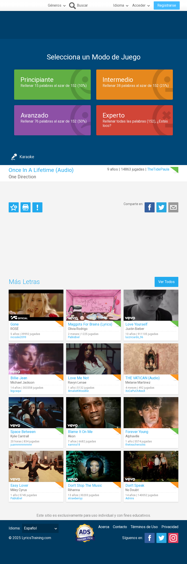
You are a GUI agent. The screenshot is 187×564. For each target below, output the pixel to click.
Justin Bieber (134, 329)
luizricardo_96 (134, 337)
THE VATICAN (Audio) (142, 378)
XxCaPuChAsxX (135, 391)
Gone (14, 324)
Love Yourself (136, 324)
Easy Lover (19, 485)
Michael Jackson (22, 382)
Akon (71, 436)
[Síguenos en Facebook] (150, 538)
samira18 (74, 444)
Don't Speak (134, 485)
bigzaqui (15, 391)
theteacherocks (135, 444)
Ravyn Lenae (77, 382)
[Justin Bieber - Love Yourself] (151, 305)
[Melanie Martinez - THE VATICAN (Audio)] (151, 358)
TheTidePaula (158, 169)
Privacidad (169, 527)
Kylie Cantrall (19, 436)
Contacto (120, 527)
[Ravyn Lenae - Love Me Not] (93, 358)
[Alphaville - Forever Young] (151, 412)
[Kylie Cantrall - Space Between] (36, 412)
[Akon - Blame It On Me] (93, 412)
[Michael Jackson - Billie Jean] (36, 358)
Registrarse (166, 5)
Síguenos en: (132, 538)
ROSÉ (14, 329)
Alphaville (132, 436)
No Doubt (132, 490)
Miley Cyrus (18, 490)
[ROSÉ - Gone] (36, 305)
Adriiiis (129, 498)
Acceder (138, 5)
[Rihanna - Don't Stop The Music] (93, 466)
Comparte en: (133, 204)
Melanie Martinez (138, 382)
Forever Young (136, 432)
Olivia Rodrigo (78, 329)
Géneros (54, 5)
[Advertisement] (93, 25)
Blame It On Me (80, 432)
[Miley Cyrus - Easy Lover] (36, 466)
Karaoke (27, 156)
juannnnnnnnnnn (21, 444)
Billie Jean (18, 378)
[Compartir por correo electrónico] (173, 207)
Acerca (103, 527)
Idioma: (14, 528)
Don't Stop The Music (85, 485)
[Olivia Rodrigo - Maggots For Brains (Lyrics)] (93, 305)
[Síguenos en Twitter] (161, 538)
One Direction (22, 176)
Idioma (118, 5)
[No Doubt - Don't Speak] (151, 466)
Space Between (23, 432)
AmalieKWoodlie (78, 391)
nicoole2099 (18, 337)
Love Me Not (78, 378)
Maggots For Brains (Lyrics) (90, 324)
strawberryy (75, 498)
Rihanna (74, 490)
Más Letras (24, 282)
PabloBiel (74, 337)
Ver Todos (166, 282)
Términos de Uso (144, 527)
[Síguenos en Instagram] (173, 538)
